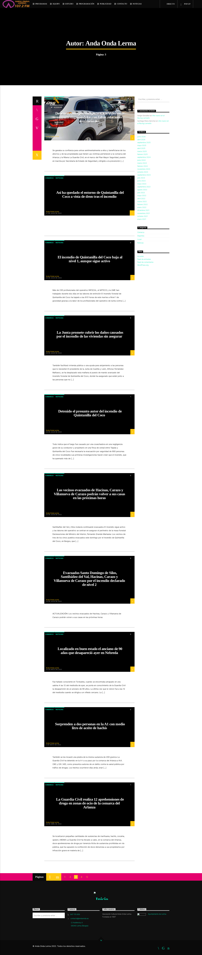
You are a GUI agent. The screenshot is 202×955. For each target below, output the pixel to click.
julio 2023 (141, 178)
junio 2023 (141, 181)
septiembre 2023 (144, 175)
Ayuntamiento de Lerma (157, 914)
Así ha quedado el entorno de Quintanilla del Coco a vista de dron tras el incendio (90, 194)
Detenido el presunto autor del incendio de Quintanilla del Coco (90, 413)
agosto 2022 (142, 190)
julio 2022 (141, 193)
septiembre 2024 (144, 157)
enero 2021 (141, 219)
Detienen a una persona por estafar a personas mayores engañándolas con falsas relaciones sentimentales (90, 117)
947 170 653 (75, 914)
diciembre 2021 (143, 210)
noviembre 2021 (143, 213)
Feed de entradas (144, 259)
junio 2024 (141, 160)
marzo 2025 (142, 151)
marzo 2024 (142, 163)
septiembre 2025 (143, 142)
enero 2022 (141, 207)
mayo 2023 (141, 184)
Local (139, 239)
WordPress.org (142, 265)
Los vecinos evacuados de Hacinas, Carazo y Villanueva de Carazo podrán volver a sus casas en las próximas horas (89, 494)
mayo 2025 (141, 145)
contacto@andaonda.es (79, 918)
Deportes (140, 236)
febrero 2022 (142, 204)
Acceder (140, 256)
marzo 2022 (142, 201)
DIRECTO (170, 4)
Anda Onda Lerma (110, 43)
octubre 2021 (142, 216)
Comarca (49, 99)
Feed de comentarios (145, 262)
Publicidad (105, 4)
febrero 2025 (142, 154)
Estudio (69, 4)
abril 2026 (141, 139)
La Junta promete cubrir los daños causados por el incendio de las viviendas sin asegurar (89, 334)
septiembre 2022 (144, 187)
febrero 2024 (142, 166)
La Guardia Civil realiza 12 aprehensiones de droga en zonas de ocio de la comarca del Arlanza (90, 803)
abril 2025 (141, 148)
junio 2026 (141, 137)
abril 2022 (141, 198)
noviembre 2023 (143, 169)
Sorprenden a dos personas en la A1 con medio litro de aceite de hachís (90, 726)
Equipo (56, 4)
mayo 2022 (141, 195)
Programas (41, 4)
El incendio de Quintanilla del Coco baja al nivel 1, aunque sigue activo (90, 259)
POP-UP (187, 4)
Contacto (122, 4)
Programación (86, 4)
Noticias (137, 4)
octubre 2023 (142, 172)
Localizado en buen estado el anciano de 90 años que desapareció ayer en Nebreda (90, 651)
